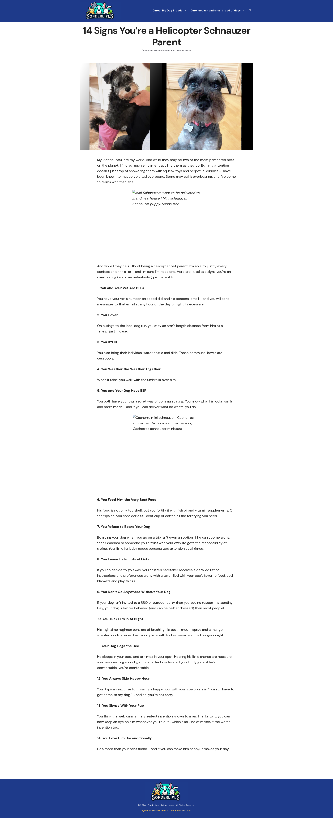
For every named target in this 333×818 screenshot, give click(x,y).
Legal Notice (147, 810)
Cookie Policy (176, 810)
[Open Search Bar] (250, 10)
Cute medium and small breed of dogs (215, 10)
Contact (188, 810)
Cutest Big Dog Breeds (167, 10)
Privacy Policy (161, 810)
